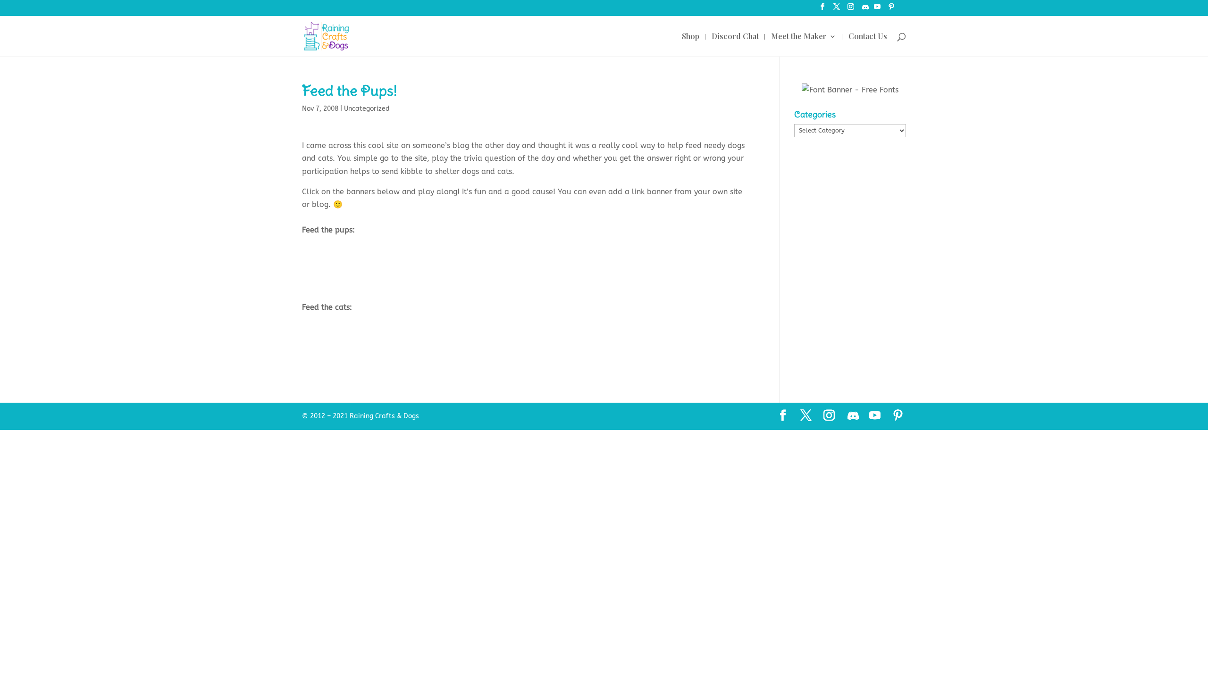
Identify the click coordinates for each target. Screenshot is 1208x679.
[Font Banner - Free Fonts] (850, 89)
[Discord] (865, 10)
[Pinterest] (891, 9)
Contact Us (867, 37)
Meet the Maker (799, 37)
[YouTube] (877, 9)
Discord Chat (735, 37)
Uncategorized (367, 109)
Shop (690, 37)
